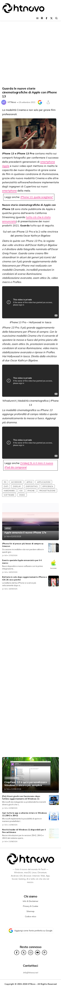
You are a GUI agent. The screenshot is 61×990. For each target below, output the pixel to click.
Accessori (16, 482)
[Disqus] (30, 630)
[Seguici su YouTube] (37, 952)
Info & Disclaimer (30, 901)
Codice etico (30, 916)
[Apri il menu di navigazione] (37, 18)
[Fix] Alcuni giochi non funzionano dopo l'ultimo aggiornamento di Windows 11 (21, 797)
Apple (29, 482)
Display (17, 486)
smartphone (9, 190)
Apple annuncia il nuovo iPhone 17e (25, 532)
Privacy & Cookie (30, 906)
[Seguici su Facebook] (46, 18)
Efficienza (48, 486)
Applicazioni (43, 482)
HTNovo (12, 102)
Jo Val (6, 536)
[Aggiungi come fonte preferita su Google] (39, 102)
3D (5, 482)
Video (22, 495)
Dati (6, 486)
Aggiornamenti (11, 778)
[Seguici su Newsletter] (30, 952)
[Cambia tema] (42, 18)
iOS (21, 490)
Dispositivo (32, 486)
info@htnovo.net (30, 972)
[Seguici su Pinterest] (44, 952)
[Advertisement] (30, 53)
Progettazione (47, 490)
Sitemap (30, 911)
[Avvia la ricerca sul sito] (56, 18)
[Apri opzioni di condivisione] (48, 102)
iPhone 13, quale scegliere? (36, 197)
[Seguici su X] (51, 18)
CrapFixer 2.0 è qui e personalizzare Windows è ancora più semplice (25, 784)
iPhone (31, 490)
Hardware (9, 490)
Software (9, 495)
